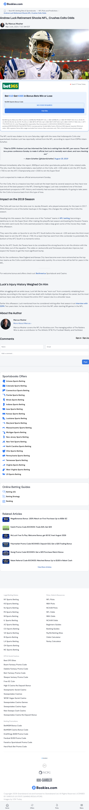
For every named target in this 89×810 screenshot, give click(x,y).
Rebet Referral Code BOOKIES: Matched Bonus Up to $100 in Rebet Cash (41, 560)
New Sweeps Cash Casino (15, 710)
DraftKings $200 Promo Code (16, 734)
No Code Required (44, 105)
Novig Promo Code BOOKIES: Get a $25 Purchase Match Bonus (37, 552)
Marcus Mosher (15, 23)
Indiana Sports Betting (15, 404)
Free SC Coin (9, 681)
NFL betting (65, 218)
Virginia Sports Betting (15, 465)
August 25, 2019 (61, 158)
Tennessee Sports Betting (17, 460)
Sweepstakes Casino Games (16, 702)
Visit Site (44, 111)
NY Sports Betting (11, 599)
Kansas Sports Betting (15, 414)
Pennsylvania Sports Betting (18, 455)
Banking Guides (52, 629)
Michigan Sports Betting (16, 432)
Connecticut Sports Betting (17, 390)
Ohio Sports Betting (14, 451)
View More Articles (44, 567)
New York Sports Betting (16, 441)
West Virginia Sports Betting (18, 469)
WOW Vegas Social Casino (15, 698)
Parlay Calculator (53, 641)
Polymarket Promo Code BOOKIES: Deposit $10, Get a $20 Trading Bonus (41, 543)
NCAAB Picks (52, 608)
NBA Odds (50, 616)
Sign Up (86, 338)
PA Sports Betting (11, 612)
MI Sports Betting (11, 616)
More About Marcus (22, 323)
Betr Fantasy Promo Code (14, 673)
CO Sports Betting (11, 629)
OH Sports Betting (11, 645)
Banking (9, 501)
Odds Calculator (53, 637)
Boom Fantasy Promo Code (15, 664)
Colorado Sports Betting (16, 386)
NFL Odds (50, 612)
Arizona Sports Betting (15, 381)
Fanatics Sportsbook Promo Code (18, 742)
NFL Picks (50, 599)
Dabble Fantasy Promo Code (16, 669)
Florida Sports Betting (15, 395)
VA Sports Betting (11, 633)
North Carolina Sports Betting (18, 446)
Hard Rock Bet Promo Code (15, 746)
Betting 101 (11, 492)
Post (85, 362)
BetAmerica (41, 273)
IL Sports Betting (11, 620)
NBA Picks (50, 603)
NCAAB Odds (52, 620)
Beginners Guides (53, 624)
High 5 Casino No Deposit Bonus (17, 685)
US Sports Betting (13, 474)
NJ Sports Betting (11, 608)
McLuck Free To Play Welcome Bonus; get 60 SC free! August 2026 (38, 535)
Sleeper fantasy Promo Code (16, 677)
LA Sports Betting (11, 641)
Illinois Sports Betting (15, 400)
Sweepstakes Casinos (13, 694)
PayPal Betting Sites (54, 633)
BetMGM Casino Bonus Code (16, 730)
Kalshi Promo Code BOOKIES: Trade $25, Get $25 (31, 527)
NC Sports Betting (11, 649)
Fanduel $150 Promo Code (15, 738)
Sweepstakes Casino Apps (15, 706)
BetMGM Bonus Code (13, 725)
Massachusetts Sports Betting (19, 427)
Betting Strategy (13, 496)
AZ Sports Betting (11, 624)
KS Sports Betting (11, 603)
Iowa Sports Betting (14, 409)
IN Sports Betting (11, 637)
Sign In (78, 338)
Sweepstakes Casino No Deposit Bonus (20, 715)
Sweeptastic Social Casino (15, 690)
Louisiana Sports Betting (16, 418)
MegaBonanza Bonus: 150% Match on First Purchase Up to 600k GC (39, 518)
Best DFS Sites (10, 660)
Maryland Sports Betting (16, 423)
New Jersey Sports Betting (17, 437)
